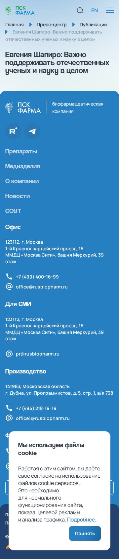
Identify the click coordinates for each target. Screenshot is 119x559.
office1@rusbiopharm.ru (43, 418)
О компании (22, 181)
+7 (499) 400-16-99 (37, 277)
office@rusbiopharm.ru (42, 286)
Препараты (21, 151)
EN (94, 10)
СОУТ (13, 211)
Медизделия (22, 166)
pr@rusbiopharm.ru (38, 354)
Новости (17, 196)
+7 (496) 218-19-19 (36, 408)
